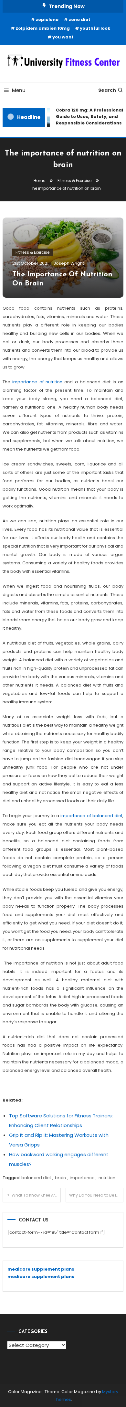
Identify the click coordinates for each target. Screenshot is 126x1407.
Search (107, 90)
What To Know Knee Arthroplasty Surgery (36, 1195)
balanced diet (36, 1178)
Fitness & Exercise (32, 252)
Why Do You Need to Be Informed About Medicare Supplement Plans (96, 1195)
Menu (19, 90)
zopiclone (47, 19)
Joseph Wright (69, 263)
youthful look (95, 28)
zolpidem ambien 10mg (43, 28)
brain (60, 1178)
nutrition (107, 1178)
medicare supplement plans (40, 1269)
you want (63, 37)
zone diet (79, 19)
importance (82, 1178)
